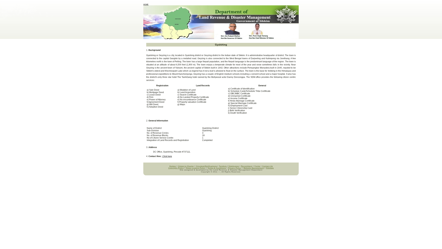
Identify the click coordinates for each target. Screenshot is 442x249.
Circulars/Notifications (207, 166)
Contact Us (267, 166)
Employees (234, 166)
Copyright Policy (176, 168)
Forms (257, 166)
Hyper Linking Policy (195, 168)
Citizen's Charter (186, 166)
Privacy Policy (234, 168)
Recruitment (246, 166)
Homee (172, 166)
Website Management (253, 168)
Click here (167, 156)
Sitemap (270, 168)
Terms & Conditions (217, 168)
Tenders (223, 166)
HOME (145, 4)
